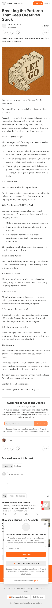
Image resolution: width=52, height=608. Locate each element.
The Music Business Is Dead (16, 502)
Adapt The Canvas (15, 25)
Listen (46, 26)
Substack (14, 603)
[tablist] (12, 466)
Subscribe (38, 3)
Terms (36, 588)
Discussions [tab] (20, 496)
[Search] (47, 495)
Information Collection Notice (30, 571)
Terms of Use (37, 569)
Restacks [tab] (17, 466)
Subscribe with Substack (28, 563)
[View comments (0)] (12, 32)
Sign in (47, 3)
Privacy (29, 588)
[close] (45, 524)
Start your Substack (19, 597)
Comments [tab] (7, 466)
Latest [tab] (11, 496)
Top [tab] (4, 496)
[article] (26, 508)
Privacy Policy (26, 574)
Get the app (38, 597)
